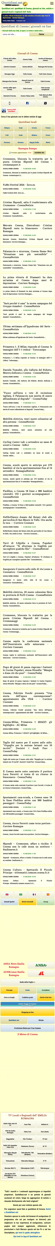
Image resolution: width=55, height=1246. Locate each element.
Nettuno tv (44, 1124)
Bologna (7, 128)
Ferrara (48, 128)
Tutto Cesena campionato (45, 88)
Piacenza (7, 142)
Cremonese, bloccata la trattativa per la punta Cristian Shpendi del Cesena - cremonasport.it (27, 162)
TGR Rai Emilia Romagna (10, 1132)
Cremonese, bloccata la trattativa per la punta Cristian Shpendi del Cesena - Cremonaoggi (27, 618)
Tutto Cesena (27, 74)
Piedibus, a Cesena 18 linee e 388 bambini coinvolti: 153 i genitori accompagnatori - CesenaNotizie (27, 494)
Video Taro (27, 1132)
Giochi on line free (46, 997)
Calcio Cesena (45, 81)
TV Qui (44, 1139)
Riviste (41, 1020)
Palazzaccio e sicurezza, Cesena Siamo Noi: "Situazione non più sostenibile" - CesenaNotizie (27, 254)
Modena (34, 135)
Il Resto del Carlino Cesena (9, 59)
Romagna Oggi (10, 74)
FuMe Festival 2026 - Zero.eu (19, 185)
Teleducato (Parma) (27, 1146)
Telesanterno (10, 1161)
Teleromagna (44, 1168)
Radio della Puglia (26, 982)
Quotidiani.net (14, 1020)
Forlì (7, 135)
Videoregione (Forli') (27, 1168)
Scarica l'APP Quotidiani (11, 110)
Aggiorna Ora (39, 153)
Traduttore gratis (27, 997)
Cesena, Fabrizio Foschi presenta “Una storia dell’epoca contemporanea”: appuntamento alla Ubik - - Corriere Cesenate (27, 698)
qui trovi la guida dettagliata (27, 1232)
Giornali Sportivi (9, 902)
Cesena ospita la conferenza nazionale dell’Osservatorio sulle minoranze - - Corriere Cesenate (27, 644)
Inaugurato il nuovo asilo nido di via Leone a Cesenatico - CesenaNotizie (27, 571)
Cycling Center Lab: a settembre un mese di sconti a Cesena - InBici (27, 444)
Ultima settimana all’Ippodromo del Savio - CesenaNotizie (27, 328)
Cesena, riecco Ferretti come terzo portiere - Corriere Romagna (27, 825)
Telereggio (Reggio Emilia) (10, 1153)
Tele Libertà (45, 1132)
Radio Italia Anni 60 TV (10, 1124)
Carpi (20, 128)
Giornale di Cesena (9, 96)
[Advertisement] (27, 45)
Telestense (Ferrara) (27, 1175)
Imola (21, 135)
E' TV (45, 1161)
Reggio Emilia (34, 142)
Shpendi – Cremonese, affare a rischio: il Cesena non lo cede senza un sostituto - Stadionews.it (27, 846)
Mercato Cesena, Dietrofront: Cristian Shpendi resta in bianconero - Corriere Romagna (27, 228)
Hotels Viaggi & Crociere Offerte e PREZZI (27, 1005)
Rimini (48, 142)
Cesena (34, 128)
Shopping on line (27, 1012)
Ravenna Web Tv (10, 1168)
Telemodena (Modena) (44, 1154)
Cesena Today (27, 59)
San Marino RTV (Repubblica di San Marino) (10, 1175)
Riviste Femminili (27, 902)
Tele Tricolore (27, 1139)
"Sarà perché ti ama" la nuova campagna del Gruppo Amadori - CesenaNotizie (27, 305)
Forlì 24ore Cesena (45, 74)
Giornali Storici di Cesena (27, 81)
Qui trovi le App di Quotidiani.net (27, 1236)
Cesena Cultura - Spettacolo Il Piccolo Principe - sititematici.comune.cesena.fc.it (27, 872)
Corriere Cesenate (10, 67)
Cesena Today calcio (27, 96)
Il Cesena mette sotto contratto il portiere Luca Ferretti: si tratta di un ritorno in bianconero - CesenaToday (27, 774)
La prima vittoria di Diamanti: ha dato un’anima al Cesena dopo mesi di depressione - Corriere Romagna (26, 17)
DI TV (45, 1146)
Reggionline (10, 1139)
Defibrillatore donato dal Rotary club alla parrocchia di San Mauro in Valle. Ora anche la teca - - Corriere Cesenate (27, 520)
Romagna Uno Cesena (9, 81)
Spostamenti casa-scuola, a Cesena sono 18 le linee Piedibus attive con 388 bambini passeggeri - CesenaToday (27, 800)
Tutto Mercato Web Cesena (45, 96)
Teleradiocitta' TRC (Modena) (27, 1153)
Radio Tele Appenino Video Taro (10, 1146)
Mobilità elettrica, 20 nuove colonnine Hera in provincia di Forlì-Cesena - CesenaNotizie (27, 594)
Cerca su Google (9, 997)
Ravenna (20, 142)
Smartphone (46, 990)
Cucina (27, 990)
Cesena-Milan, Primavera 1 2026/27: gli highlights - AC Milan (27, 724)
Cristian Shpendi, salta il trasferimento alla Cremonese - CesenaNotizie (27, 204)
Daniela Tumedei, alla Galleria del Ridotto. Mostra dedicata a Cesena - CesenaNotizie (27, 372)
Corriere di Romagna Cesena (45, 59)
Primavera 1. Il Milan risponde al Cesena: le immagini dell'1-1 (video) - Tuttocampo (27, 348)
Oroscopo (9, 990)
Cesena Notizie (28, 67)
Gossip (45, 902)
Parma (48, 135)
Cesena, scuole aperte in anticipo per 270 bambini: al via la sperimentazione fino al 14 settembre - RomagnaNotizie (27, 468)
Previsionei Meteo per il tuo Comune (27, 1028)
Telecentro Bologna (27, 1161)
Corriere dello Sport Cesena (9, 88)
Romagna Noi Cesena (45, 67)
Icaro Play (27, 1124)
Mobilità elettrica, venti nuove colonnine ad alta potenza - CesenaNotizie (27, 421)
